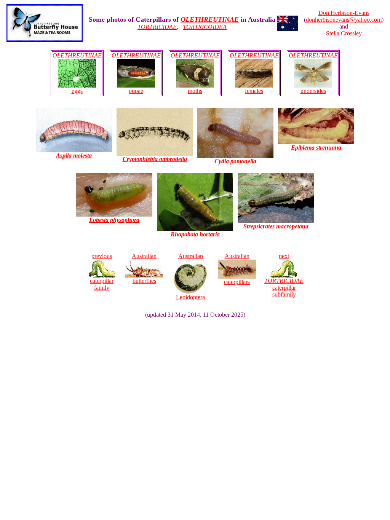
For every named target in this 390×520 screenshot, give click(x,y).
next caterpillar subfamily (284, 275)
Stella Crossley (344, 33)
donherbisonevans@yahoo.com (344, 19)
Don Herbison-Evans (343, 13)
